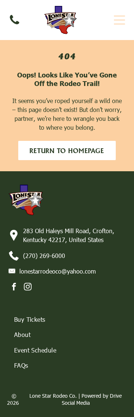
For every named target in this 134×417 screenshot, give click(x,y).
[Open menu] (119, 20)
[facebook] (14, 288)
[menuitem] (67, 319)
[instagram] (28, 288)
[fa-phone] (14, 23)
